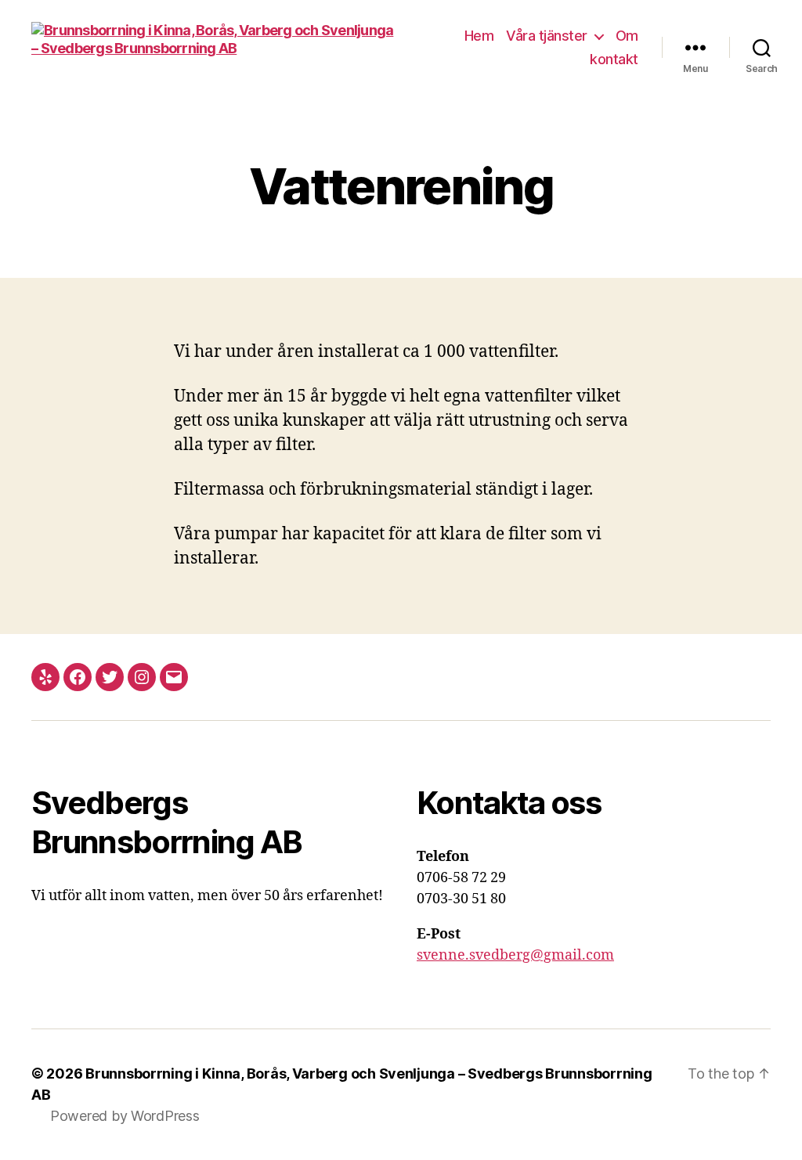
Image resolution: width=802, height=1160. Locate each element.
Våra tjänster (546, 35)
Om (627, 35)
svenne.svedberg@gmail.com (515, 955)
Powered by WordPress (125, 1116)
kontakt (614, 59)
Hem (479, 35)
